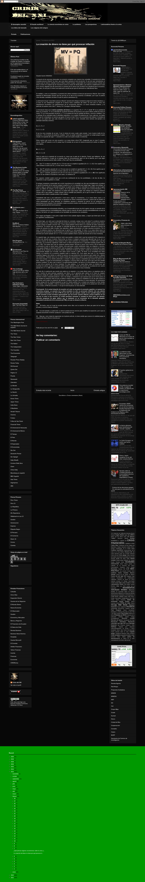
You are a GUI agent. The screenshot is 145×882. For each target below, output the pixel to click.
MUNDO (124, 590)
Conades (114, 728)
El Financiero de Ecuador (18, 624)
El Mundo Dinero (16, 604)
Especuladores (114, 567)
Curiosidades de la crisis (128, 557)
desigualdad (123, 635)
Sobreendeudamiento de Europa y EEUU (122, 628)
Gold (113, 320)
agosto (15, 781)
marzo (14, 794)
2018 (12, 761)
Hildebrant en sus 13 (17, 516)
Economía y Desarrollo (120, 147)
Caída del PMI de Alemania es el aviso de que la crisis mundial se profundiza (126, 337)
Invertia (13, 653)
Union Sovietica (130, 633)
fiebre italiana (121, 636)
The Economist (15, 353)
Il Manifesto (14, 408)
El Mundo (13, 440)
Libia (117, 586)
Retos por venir (117, 51)
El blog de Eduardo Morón (122, 242)
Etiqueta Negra (15, 529)
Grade (113, 712)
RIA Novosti (14, 366)
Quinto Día (14, 369)
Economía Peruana (119, 65)
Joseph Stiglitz (118, 582)
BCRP (113, 735)
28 (15, 798)
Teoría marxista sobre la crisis (120, 631)
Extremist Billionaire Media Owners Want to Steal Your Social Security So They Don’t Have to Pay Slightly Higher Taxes (20, 124)
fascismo (113, 636)
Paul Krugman (17, 240)
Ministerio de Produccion (124, 593)
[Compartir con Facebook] (71, 328)
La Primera (14, 510)
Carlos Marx (114, 545)
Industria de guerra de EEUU (125, 579)
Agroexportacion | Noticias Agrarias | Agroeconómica (122, 85)
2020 (12, 756)
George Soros (130, 571)
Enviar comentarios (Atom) (74, 395)
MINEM (113, 693)
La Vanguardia (15, 389)
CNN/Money (14, 663)
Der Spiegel (14, 457)
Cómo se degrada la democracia (122, 109)
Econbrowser (17, 249)
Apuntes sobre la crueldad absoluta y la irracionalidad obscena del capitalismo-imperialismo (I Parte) (126, 474)
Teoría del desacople (129, 630)
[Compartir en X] (69, 328)
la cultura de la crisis (127, 638)
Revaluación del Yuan (129, 620)
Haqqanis (129, 576)
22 (15, 813)
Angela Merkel (119, 535)
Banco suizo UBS (124, 536)
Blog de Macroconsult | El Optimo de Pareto (122, 259)
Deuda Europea (115, 562)
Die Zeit (13, 450)
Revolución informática (118, 621)
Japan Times (15, 402)
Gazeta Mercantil (16, 640)
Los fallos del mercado (19, 28)
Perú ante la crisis (127, 611)
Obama (132, 603)
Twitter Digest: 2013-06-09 (20, 286)
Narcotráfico (118, 598)
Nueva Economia (16, 608)
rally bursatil (127, 640)
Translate (13, 40)
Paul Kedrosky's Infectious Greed (18, 283)
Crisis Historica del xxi (127, 552)
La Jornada (14, 395)
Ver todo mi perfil (16, 685)
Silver (113, 322)
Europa (132, 567)
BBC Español (15, 476)
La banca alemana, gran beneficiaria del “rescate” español (125, 427)
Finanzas (13, 656)
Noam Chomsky (120, 599)
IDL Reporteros (15, 513)
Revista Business (16, 630)
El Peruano (14, 532)
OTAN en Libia (125, 603)
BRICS (132, 535)
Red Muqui (114, 686)
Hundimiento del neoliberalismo (125, 577)
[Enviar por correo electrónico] (66, 328)
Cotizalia (13, 591)
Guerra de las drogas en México (125, 574)
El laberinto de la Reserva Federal (123, 244)
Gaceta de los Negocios (18, 601)
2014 (12, 769)
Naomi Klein (127, 596)
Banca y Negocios (16, 620)
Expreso (13, 526)
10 (15, 841)
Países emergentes (128, 610)
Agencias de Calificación (120, 533)
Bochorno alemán (123, 538)
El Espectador (15, 444)
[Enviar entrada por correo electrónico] (62, 327)
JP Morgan (124, 581)
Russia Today (15, 363)
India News (14, 405)
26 (15, 803)
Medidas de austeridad (117, 591)
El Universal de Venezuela (19, 428)
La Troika (132, 582)
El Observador (15, 611)
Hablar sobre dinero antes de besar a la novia (126, 225)
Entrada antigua (99, 390)
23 (15, 811)
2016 (12, 764)
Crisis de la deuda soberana (126, 553)
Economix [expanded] (20, 303)
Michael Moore (114, 593)
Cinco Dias (14, 595)
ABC (12, 486)
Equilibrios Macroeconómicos (121, 261)
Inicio (72, 390)
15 (15, 828)
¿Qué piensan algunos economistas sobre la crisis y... (29, 850)
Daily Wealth (14, 460)
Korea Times (14, 398)
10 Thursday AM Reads (19, 191)
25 (15, 806)
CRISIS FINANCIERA (122, 541)
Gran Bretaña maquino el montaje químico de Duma (19, 86)
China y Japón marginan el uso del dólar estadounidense (126, 457)
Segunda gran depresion (126, 626)
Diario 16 (13, 539)
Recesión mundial (128, 618)
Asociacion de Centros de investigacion (119, 739)
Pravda (13, 376)
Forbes (13, 418)
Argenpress (14, 482)
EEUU (121, 563)
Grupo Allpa (114, 709)
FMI (124, 569)
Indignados (113, 579)
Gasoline (114, 317)
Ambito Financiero (16, 646)
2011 (12, 877)
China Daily (14, 470)
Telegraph (14, 356)
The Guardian (15, 350)
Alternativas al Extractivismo (122, 170)
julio (14, 784)
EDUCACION (115, 564)
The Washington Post (17, 322)
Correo (13, 542)
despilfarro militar (130, 635)
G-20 (127, 569)
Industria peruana (115, 581)
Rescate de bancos (117, 620)
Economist (14, 659)
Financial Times (15, 424)
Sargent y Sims (130, 625)
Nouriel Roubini (124, 601)
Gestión (13, 519)
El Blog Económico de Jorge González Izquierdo (122, 276)
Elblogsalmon (17, 141)
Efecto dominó (128, 563)
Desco (113, 719)
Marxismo (131, 590)
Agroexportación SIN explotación (120, 190)
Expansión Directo (16, 598)
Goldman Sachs (116, 573)
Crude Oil (114, 313)
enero (14, 872)
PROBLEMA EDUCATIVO (117, 608)
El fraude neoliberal (36, 24)
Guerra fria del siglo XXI (118, 576)
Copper (114, 324)
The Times (14, 334)
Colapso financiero (121, 547)
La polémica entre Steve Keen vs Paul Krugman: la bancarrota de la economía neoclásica (126, 355)
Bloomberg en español (18, 473)
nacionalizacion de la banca (117, 640)
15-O (112, 533)
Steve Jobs (120, 630)
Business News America (18, 633)
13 (15, 833)
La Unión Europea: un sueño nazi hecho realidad (126, 442)
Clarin (12, 466)
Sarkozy (113, 626)
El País (13, 437)
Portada (13, 34)
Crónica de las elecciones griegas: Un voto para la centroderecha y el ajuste (122, 489)
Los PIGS (122, 586)
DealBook (16, 223)
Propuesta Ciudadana (118, 690)
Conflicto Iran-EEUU (117, 550)
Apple (125, 535)
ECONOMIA (129, 562)
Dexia (122, 562)
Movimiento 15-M (123, 595)
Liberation (14, 382)
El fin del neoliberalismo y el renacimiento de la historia (19, 70)
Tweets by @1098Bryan (118, 40)
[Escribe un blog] (67, 328)
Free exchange (18, 269)
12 (15, 836)
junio (14, 786)
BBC (129, 535)
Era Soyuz (131, 565)
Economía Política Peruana (122, 107)
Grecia (113, 574)
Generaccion (15, 523)
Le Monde (14, 385)
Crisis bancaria (115, 553)
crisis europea (115, 635)
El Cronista (14, 643)
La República (15, 506)
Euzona (120, 569)
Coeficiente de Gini (123, 545)
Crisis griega (122, 555)
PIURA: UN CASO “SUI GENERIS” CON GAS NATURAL (127, 128)
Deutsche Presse (16, 453)
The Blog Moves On (18, 242)
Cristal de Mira (115, 722)
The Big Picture (18, 190)
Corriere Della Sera (17, 463)
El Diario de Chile (16, 627)
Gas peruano (123, 571)
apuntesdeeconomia (120, 50)
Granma (13, 414)
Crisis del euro (114, 555)
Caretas (13, 545)
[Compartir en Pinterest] (73, 328)
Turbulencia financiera (120, 633)
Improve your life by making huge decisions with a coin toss (21, 272)
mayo (14, 789)
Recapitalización (115, 618)
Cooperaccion (115, 725)
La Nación (14, 392)
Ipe (112, 703)
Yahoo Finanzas (16, 650)
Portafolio (13, 637)
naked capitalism (18, 118)
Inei (112, 706)
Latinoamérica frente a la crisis (111, 24)
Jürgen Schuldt (126, 582)
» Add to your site (128, 326)
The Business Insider (20, 167)
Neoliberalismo (125, 598)
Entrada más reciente (43, 390)
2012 (12, 875)
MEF (112, 699)
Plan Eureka (124, 613)
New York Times (16, 340)
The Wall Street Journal (18, 330)
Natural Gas (115, 315)
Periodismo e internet (116, 611)
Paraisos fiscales (129, 608)
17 (15, 823)
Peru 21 (13, 503)
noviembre (16, 774)
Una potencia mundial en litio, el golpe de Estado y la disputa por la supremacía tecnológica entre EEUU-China (20, 62)
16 (15, 826)
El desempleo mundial (18, 24)
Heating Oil (115, 319)
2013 (12, 771)
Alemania (128, 533)
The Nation (14, 343)
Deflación (126, 560)
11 (15, 838)
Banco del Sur (115, 536)
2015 (12, 766)
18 (15, 821)
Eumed (113, 716)
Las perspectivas (91, 24)
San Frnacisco (121, 625)
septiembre (16, 779)
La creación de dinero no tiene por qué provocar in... (28, 853)
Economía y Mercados (18, 617)
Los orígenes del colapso (39, 28)
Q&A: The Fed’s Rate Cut (20, 305)
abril (14, 791)
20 (15, 816)
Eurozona (114, 569)
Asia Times (14, 479)
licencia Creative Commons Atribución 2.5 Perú (19, 704)
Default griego (119, 560)
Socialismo (113, 630)
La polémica (77, 24)
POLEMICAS (130, 606)
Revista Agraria (116, 683)
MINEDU (114, 696)
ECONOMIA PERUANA (120, 302)
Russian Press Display (17, 360)
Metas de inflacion (129, 591)
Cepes (113, 732)
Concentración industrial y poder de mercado (19, 81)
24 (15, 808)
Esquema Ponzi (124, 567)
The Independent (16, 347)
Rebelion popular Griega (126, 616)
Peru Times (14, 500)
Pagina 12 (14, 372)
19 (15, 818)
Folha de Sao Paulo (17, 421)
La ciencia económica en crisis (58, 24)
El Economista (15, 447)
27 (15, 801)
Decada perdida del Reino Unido (120, 558)
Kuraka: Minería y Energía (121, 125)
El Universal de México (18, 431)
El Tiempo (14, 434)
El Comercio (14, 536)
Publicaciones (25, 34)
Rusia (127, 623)
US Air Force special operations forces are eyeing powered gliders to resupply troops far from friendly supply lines (21, 172)
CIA (125, 540)
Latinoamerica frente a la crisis (120, 584)
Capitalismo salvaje (130, 543)
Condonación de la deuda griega (125, 548)
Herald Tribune (15, 411)
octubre (15, 776)
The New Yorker (16, 337)
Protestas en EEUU (120, 615)
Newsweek (14, 379)
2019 (12, 759)
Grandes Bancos (128, 573)
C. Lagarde (121, 540)
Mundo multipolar (119, 596)
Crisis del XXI (17, 682)
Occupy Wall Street (119, 605)
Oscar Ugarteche (121, 606)
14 (15, 831)
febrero (15, 796)
